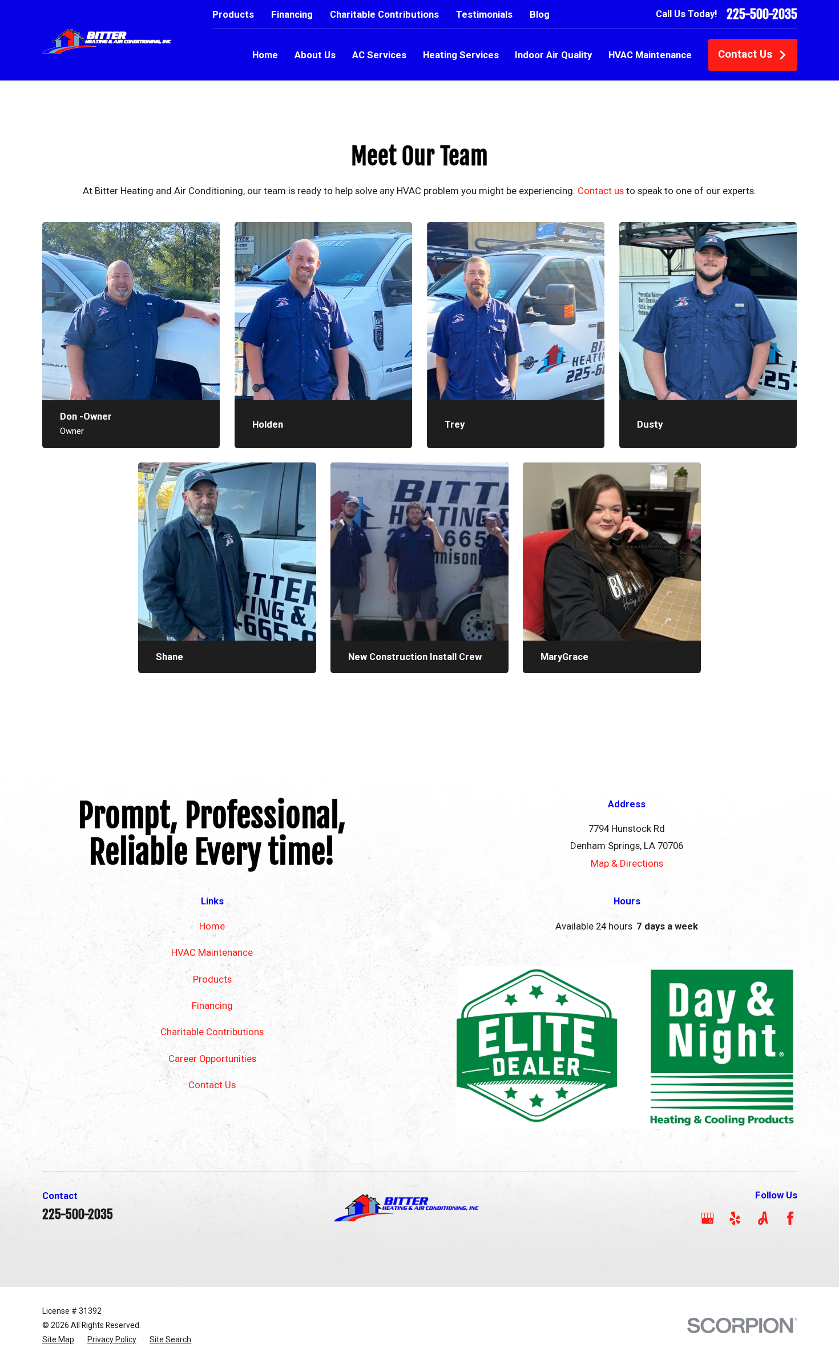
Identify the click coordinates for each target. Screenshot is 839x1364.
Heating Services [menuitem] (461, 55)
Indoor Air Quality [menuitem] (553, 55)
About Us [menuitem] (315, 55)
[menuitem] (58, 1340)
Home (212, 926)
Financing (292, 14)
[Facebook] (790, 1218)
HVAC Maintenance (212, 952)
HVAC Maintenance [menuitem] (650, 55)
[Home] (107, 40)
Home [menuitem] (265, 55)
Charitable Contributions (384, 14)
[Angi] (762, 1218)
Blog (540, 14)
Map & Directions (627, 863)
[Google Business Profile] (707, 1218)
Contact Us (745, 54)
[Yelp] (734, 1218)
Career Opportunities (212, 1058)
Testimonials (484, 14)
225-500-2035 (762, 14)
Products (233, 14)
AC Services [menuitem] (379, 55)
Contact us (601, 190)
